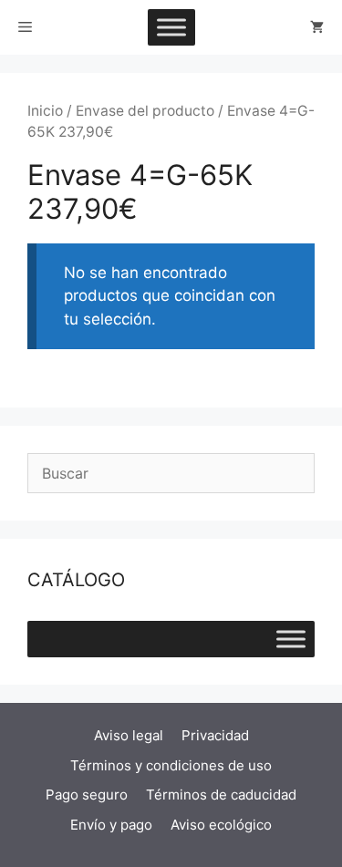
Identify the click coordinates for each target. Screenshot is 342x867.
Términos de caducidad (221, 794)
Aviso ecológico (221, 824)
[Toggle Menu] (171, 27)
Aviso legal (128, 735)
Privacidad (215, 735)
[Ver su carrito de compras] (317, 27)
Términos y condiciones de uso (171, 765)
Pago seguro (87, 794)
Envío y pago (111, 824)
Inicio (45, 110)
